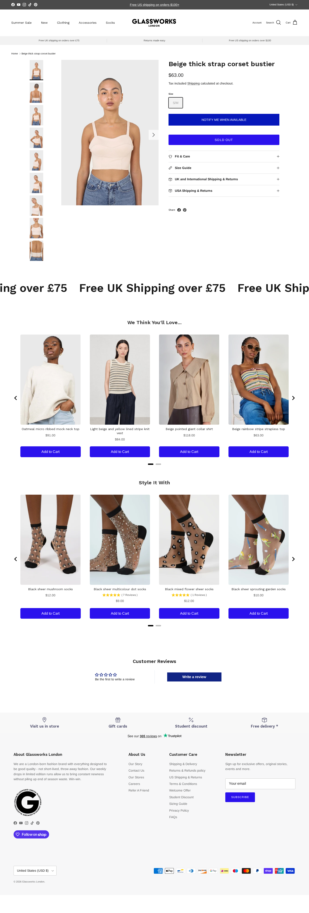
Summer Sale (21, 22)
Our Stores (136, 777)
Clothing (63, 22)
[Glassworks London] (154, 22)
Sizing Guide (178, 803)
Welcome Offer (180, 790)
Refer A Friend (138, 790)
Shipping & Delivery (183, 764)
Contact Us (136, 770)
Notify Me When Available (224, 120)
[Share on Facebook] (179, 210)
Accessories (88, 22)
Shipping (193, 83)
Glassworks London (33, 881)
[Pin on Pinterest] (184, 210)
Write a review (194, 677)
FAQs (173, 817)
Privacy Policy (179, 810)
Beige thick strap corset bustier (38, 53)
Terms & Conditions (183, 784)
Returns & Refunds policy (187, 770)
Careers (134, 784)
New (44, 22)
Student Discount (181, 797)
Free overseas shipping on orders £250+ (154, 5)
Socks (110, 22)
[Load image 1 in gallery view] (110, 132)
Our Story (135, 764)
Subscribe (240, 797)
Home (14, 53)
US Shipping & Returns (185, 777)
